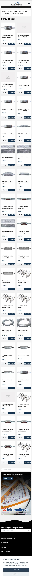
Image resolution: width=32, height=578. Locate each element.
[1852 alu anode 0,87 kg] (8, 126)
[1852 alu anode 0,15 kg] (24, 77)
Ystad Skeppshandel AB (8, 538)
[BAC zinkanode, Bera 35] (8, 174)
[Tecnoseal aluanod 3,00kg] (24, 298)
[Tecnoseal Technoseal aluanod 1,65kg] (8, 298)
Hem (3, 11)
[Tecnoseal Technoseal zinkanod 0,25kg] (24, 421)
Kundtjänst (4, 542)
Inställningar (16, 574)
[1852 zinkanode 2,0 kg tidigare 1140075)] (8, 397)
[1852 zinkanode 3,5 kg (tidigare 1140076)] (8, 52)
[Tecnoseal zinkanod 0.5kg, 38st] (24, 199)
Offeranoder (7, 13)
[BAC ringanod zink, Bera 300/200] (24, 322)
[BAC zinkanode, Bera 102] (8, 223)
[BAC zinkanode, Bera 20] (24, 149)
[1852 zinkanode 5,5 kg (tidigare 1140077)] (24, 52)
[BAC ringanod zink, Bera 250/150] (8, 322)
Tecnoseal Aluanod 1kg (24, 355)
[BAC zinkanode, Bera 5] (8, 149)
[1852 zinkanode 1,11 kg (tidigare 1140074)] (24, 28)
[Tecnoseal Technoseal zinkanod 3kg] (24, 248)
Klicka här (7, 478)
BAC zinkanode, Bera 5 (7, 157)
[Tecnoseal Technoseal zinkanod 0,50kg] (8, 446)
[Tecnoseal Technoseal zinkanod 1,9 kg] (8, 248)
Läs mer (4, 43)
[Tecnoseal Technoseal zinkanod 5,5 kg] (8, 273)
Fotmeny (3, 547)
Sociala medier (5, 551)
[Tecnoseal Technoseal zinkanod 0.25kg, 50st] (8, 199)
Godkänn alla (16, 569)
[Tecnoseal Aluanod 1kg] (24, 347)
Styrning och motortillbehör (20, 11)
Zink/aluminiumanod (18, 13)
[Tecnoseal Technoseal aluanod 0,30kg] (24, 446)
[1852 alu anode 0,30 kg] (8, 101)
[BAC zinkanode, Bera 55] (24, 174)
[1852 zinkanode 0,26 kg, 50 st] (24, 372)
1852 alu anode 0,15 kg (23, 85)
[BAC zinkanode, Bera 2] (24, 126)
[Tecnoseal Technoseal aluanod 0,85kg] (24, 273)
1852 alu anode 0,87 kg (7, 134)
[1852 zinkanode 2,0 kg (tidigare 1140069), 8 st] (8, 77)
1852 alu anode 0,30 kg (7, 109)
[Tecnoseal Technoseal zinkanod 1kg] (24, 223)
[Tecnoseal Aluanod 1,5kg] (8, 372)
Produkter (9, 11)
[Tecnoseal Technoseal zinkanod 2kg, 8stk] (8, 421)
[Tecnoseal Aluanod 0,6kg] (8, 347)
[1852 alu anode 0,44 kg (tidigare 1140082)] (24, 101)
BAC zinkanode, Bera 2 (23, 134)
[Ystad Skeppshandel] (16, 4)
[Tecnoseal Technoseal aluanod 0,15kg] (24, 397)
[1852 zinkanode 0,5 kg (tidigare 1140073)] (8, 28)
